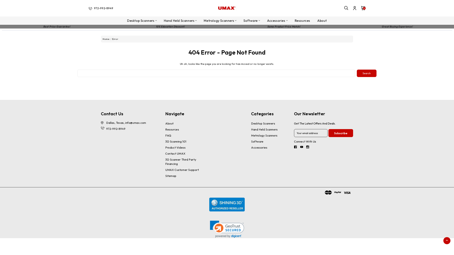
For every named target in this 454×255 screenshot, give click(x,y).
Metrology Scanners (219, 21)
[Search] (346, 8)
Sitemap (170, 176)
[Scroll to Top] (446, 240)
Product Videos (175, 147)
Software (250, 21)
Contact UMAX (175, 153)
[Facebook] (296, 147)
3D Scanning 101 (175, 141)
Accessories (276, 21)
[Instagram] (308, 147)
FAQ (168, 135)
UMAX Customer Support (182, 170)
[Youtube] (302, 147)
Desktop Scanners (140, 21)
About (322, 21)
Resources (302, 21)
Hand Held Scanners (179, 21)
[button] (227, 229)
